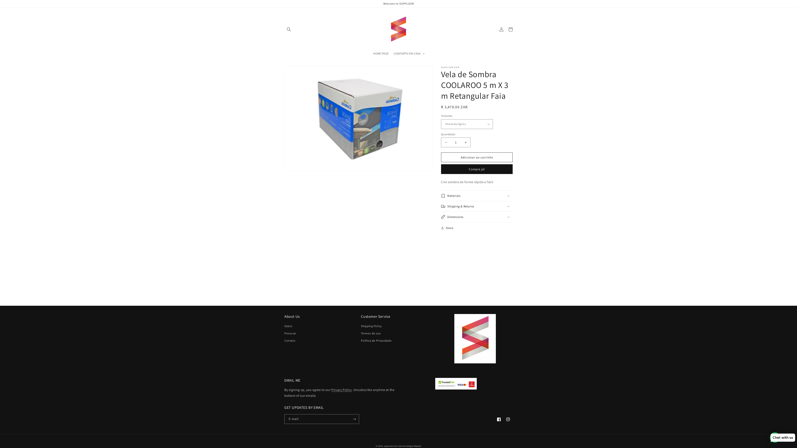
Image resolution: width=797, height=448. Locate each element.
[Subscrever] (354, 419)
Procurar (290, 333)
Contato (289, 340)
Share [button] (450, 228)
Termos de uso (371, 333)
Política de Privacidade (376, 340)
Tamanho (446, 116)
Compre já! (477, 169)
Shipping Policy (371, 326)
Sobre (288, 326)
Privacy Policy (341, 390)
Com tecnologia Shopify (409, 446)
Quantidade (448, 134)
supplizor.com (390, 446)
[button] (288, 29)
